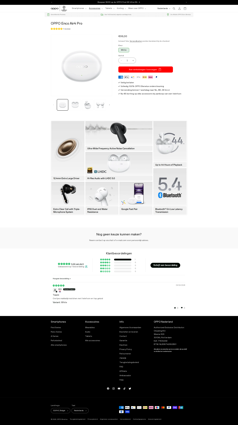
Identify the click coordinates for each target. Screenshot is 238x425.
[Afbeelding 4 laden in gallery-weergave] (100, 104)
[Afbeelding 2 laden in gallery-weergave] (75, 104)
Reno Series (56, 332)
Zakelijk (122, 358)
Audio (87, 332)
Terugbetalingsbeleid (129, 362)
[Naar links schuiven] (53, 105)
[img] (58, 285)
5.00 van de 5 (77, 264)
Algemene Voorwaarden (130, 328)
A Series (55, 336)
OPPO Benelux (62, 419)
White (124, 50)
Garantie (123, 341)
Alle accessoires (92, 341)
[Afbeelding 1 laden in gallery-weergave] (62, 104)
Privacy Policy (125, 349)
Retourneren (125, 354)
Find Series (56, 328)
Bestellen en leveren (128, 332)
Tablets (88, 336)
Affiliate (123, 371)
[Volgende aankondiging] (186, 2)
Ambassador (125, 376)
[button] (79, 8)
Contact (123, 336)
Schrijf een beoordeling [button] (165, 265)
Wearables (90, 328)
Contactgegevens (139, 419)
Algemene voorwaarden (109, 419)
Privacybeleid (93, 419)
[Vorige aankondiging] (51, 2)
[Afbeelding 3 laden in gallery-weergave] (87, 104)
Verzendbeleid (125, 419)
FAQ (121, 367)
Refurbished (56, 341)
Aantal (121, 56)
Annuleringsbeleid (154, 419)
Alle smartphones (59, 345)
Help (121, 380)
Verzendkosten (136, 41)
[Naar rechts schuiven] (109, 105)
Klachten (123, 345)
